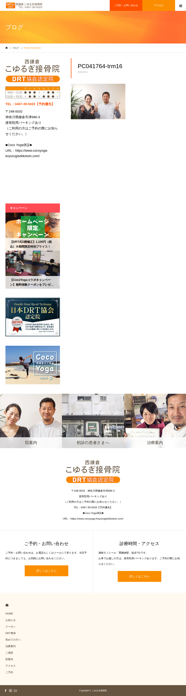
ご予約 (9, 672)
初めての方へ (13, 639)
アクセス (158, 5)
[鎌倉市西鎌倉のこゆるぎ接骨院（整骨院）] (24, 5)
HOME (7, 605)
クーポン (10, 626)
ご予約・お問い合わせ (126, 5)
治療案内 (10, 646)
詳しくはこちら (46, 570)
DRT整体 (10, 633)
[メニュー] (180, 5)
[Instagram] (10, 690)
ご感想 (9, 652)
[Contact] (15, 690)
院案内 (9, 659)
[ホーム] (6, 48)
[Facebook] (5, 690)
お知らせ (10, 620)
